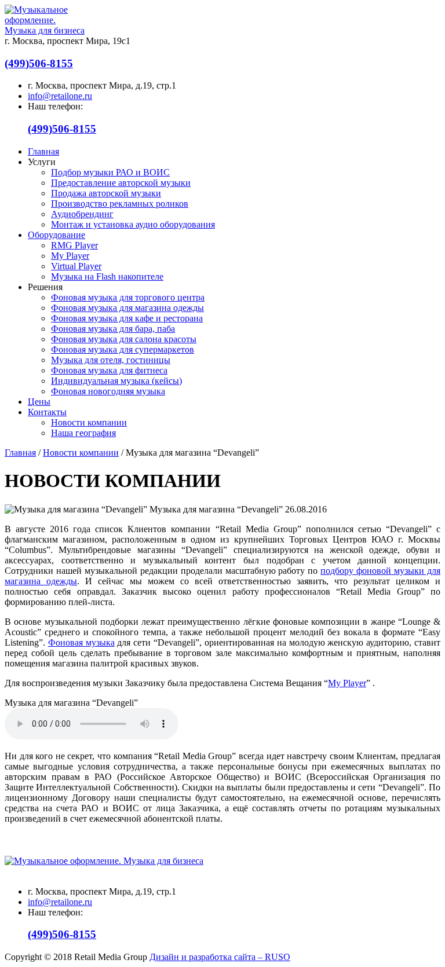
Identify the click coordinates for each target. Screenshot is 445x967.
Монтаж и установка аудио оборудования (133, 224)
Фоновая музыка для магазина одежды (127, 308)
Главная (43, 151)
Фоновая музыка (81, 642)
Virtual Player (76, 266)
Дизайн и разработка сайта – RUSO (219, 957)
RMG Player (74, 245)
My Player (70, 256)
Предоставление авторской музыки (121, 183)
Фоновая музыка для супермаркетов (122, 349)
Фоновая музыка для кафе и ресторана (127, 318)
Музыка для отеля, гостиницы (110, 360)
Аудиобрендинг (82, 214)
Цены (39, 401)
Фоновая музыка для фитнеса (109, 370)
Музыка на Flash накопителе (107, 276)
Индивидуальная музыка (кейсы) (116, 381)
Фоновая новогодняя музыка (108, 391)
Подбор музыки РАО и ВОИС (110, 172)
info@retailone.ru (60, 96)
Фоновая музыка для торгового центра (128, 297)
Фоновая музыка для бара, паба (113, 329)
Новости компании (89, 422)
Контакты (47, 412)
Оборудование (56, 235)
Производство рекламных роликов (119, 203)
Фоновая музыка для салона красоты (123, 339)
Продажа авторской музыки (106, 193)
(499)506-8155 (39, 63)
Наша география (83, 433)
